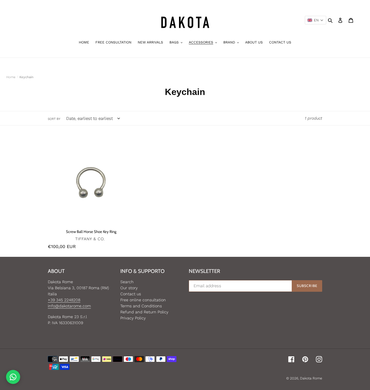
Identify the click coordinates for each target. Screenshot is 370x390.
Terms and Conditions (141, 306)
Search (127, 281)
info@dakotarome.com (69, 306)
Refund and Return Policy (144, 312)
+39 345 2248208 (64, 300)
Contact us (130, 293)
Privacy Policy (133, 318)
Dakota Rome (311, 378)
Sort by (54, 119)
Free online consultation (143, 300)
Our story (129, 287)
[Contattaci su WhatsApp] (13, 377)
